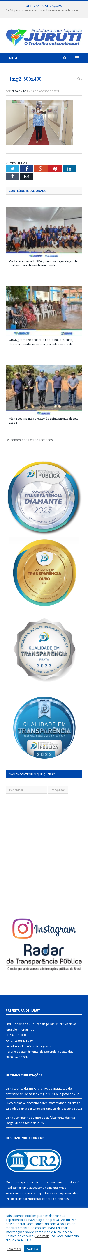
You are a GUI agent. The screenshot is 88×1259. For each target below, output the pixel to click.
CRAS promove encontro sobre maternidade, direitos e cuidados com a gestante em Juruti (45, 10)
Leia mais (42, 1236)
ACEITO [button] (32, 1248)
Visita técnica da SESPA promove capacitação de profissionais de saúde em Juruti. (43, 263)
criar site (33, 1182)
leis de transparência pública (25, 1199)
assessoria (36, 1188)
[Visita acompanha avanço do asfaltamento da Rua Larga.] (44, 390)
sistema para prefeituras (61, 1182)
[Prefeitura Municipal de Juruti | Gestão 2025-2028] (44, 36)
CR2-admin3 (19, 91)
